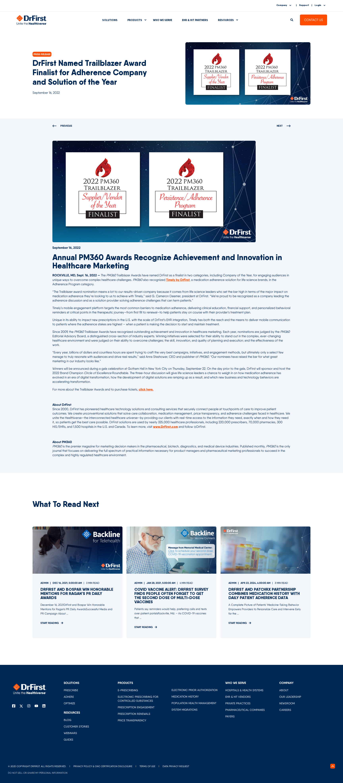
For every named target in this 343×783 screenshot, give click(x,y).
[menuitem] (71, 690)
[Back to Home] (32, 19)
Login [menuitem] (318, 5)
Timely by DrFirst (178, 280)
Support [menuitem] (304, 5)
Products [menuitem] (134, 20)
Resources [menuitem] (226, 20)
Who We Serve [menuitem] (162, 20)
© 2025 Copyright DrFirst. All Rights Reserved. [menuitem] (37, 766)
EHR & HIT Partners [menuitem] (195, 20)
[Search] (292, 19)
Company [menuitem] (281, 5)
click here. (146, 389)
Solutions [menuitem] (110, 20)
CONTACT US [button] (313, 20)
